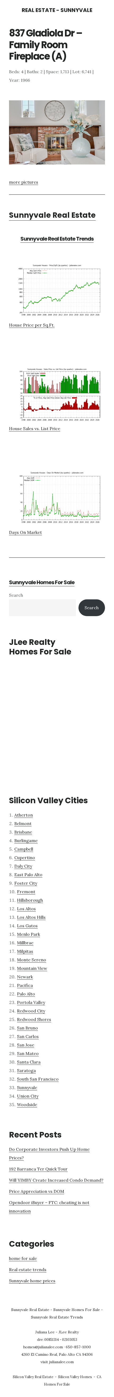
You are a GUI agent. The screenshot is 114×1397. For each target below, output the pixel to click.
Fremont (26, 891)
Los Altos (26, 908)
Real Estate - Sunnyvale (57, 10)
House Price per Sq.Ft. (32, 325)
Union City (27, 1096)
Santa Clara (29, 1062)
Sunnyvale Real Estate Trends (57, 238)
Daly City (23, 866)
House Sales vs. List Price (34, 428)
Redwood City (31, 1010)
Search (16, 595)
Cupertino (24, 857)
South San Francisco (38, 1079)
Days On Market (25, 532)
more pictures (23, 182)
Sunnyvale (27, 1087)
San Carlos (28, 1036)
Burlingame (26, 840)
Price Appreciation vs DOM (36, 1191)
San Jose (25, 1045)
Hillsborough (30, 900)
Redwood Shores (34, 1019)
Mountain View (32, 968)
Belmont (23, 823)
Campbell (23, 849)
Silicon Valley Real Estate (33, 1377)
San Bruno (27, 1028)
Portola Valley (31, 1002)
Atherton (23, 815)
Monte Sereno (31, 959)
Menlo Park (28, 934)
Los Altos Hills (31, 917)
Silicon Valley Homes (75, 1377)
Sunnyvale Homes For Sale (41, 582)
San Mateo (28, 1053)
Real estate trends (27, 1269)
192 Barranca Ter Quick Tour (38, 1169)
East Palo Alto (28, 874)
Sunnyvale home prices (32, 1280)
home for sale (23, 1258)
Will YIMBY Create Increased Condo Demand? (56, 1180)
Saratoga (26, 1070)
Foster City (25, 883)
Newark (25, 976)
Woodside (27, 1104)
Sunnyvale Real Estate (52, 215)
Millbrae (25, 942)
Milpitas (25, 951)
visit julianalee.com (57, 1361)
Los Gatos (27, 925)
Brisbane (23, 832)
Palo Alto (26, 993)
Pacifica (25, 985)
